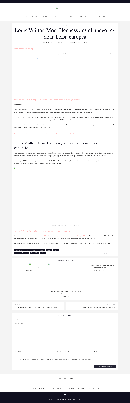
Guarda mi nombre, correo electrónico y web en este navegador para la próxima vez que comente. (54, 360)
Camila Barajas (75, 42)
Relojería (102, 16)
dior (34, 250)
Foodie (92, 16)
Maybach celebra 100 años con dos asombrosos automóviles (95, 307)
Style (43, 252)
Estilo (54, 16)
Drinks (71, 16)
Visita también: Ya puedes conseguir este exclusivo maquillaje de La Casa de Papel (44, 134)
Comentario (19, 323)
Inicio (26, 16)
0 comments (63, 42)
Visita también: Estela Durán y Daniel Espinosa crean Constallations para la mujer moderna (47, 100)
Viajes (62, 16)
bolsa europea (19, 250)
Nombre (17, 351)
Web (95, 351)
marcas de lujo (35, 252)
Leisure (45, 16)
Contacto (65, 382)
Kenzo (49, 250)
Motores (35, 16)
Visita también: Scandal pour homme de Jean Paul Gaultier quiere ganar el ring (42, 231)
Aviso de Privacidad (65, 378)
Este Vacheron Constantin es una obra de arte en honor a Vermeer (36, 307)
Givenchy (41, 250)
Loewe (56, 250)
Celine (27, 250)
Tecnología (81, 16)
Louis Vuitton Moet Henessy (21, 252)
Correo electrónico (62, 351)
